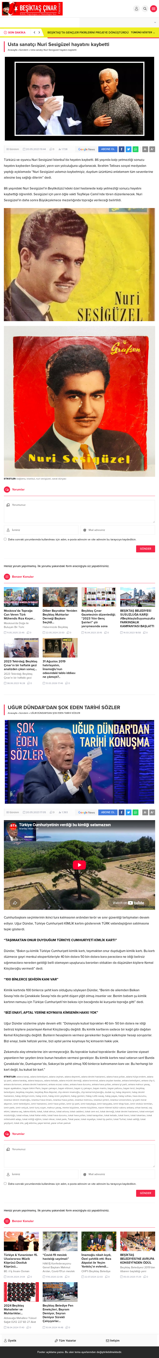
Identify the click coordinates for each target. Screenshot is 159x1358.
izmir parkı (9, 1107)
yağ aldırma (30, 1123)
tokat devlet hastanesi (126, 1111)
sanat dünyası (59, 478)
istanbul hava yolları (63, 1100)
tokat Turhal (119, 1119)
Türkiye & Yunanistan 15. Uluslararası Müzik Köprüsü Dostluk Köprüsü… (21, 1260)
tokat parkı (61, 1119)
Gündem (23, 50)
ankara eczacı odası (58, 1084)
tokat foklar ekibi (37, 1115)
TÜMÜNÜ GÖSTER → (143, 32)
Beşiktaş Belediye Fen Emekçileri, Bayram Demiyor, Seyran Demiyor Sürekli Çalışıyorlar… (58, 1313)
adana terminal (90, 1080)
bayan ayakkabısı (12, 1088)
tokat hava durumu (57, 1115)
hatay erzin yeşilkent (59, 1096)
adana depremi (72, 1076)
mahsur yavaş (54, 1107)
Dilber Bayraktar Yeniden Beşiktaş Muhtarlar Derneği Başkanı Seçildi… (60, 616)
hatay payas (111, 1096)
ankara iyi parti (119, 1084)
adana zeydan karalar (110, 1080)
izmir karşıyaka (104, 1103)
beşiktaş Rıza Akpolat (46, 1092)
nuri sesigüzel (43, 478)
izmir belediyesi (21, 1103)
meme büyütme (70, 1107)
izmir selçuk (22, 1107)
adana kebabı (51, 1080)
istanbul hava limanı (41, 1100)
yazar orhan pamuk (61, 1123)
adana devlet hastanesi (93, 1076)
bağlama (21, 478)
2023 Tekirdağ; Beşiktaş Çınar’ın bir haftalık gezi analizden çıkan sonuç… (20, 665)
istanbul (31, 478)
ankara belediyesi (131, 1080)
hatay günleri (78, 1096)
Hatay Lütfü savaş (95, 1096)
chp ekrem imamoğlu (69, 1092)
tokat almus (49, 1111)
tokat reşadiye (88, 1119)
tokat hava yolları (77, 1115)
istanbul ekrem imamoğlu (17, 1100)
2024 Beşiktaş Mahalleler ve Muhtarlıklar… (14, 1309)
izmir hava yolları (56, 1103)
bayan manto (99, 1088)
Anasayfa (12, 50)
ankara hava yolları (101, 1084)
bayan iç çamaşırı (83, 1088)
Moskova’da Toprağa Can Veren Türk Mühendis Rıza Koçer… (19, 614)
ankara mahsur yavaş (139, 1084)
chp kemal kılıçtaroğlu (92, 1092)
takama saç (16, 1111)
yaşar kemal (44, 1123)
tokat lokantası (138, 1115)
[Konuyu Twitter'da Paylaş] (128, 149)
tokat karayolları (95, 1115)
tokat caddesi (77, 1111)
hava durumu (139, 1096)
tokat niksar (49, 1119)
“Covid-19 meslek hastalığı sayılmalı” (56, 1257)
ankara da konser (13, 1084)
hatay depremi (123, 1092)
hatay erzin (41, 1096)
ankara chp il (147, 1080)
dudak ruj (110, 1092)
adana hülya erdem (136, 1076)
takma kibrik (29, 1111)
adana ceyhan (56, 1076)
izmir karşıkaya (88, 1103)
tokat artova (62, 1111)
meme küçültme (88, 1107)
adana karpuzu (35, 1080)
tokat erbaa (22, 1115)
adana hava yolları (115, 1076)
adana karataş (20, 1080)
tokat (39, 1111)
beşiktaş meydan (25, 1092)
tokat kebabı (110, 1115)
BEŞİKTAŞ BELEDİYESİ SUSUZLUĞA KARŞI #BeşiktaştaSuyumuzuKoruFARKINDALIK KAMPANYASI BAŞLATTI (139, 618)
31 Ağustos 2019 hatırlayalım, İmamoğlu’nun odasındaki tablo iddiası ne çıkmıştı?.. (59, 669)
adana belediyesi (39, 1076)
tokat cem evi (92, 1111)
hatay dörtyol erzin (25, 1096)
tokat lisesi (123, 1115)
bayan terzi (129, 1088)
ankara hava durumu (80, 1084)
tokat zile (18, 1123)
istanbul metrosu (83, 1100)
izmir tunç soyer (37, 1107)
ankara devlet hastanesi (35, 1084)
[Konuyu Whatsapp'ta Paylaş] (135, 149)
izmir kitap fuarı (121, 1103)
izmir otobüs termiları (141, 1103)
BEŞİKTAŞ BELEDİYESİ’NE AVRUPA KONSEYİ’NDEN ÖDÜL (137, 1259)
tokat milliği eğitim (31, 1119)
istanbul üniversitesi (120, 1100)
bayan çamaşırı (49, 1088)
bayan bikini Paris (31, 1088)
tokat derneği (107, 1111)
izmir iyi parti (73, 1103)
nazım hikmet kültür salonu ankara (116, 1107)
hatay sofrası (124, 1096)
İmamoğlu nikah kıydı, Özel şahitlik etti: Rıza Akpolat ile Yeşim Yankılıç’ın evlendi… (96, 1260)
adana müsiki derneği (70, 1080)
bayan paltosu (115, 1088)
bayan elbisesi (65, 1088)
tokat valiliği (133, 1119)
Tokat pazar (74, 1119)
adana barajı (23, 1076)
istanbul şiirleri (101, 1100)
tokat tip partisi (104, 1119)
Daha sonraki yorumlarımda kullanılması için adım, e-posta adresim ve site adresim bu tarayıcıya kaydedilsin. (72, 539)
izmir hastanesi (39, 1103)
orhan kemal (141, 1107)
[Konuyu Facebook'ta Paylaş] (121, 149)
